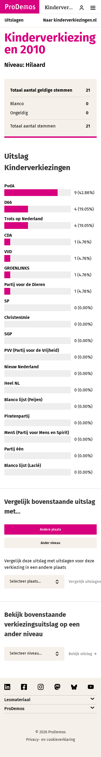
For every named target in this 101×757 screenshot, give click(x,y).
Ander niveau (50, 543)
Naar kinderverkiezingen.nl (70, 20)
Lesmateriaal (17, 699)
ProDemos (14, 708)
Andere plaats (50, 529)
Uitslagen (14, 20)
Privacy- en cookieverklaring (50, 739)
